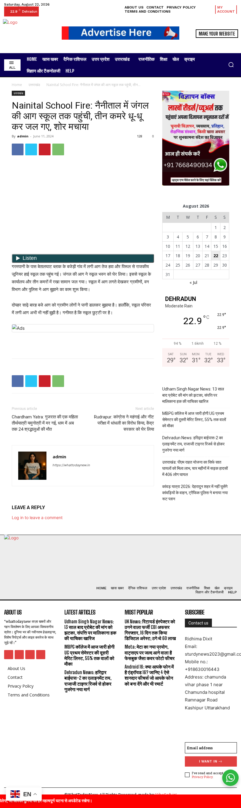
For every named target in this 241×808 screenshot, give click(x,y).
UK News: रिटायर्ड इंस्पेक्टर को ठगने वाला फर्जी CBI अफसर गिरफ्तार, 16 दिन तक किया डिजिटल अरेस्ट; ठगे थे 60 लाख (150, 630)
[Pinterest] (45, 149)
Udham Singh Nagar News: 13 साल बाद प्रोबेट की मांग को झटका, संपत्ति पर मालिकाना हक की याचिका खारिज (193, 395)
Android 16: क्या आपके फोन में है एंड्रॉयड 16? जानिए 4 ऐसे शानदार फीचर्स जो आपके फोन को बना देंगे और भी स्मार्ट (149, 675)
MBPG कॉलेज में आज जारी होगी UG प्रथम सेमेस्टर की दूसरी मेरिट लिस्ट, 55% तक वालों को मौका (194, 419)
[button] (231, 64)
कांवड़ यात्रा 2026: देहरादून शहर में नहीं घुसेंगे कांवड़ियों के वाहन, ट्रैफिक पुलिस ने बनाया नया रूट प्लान (195, 492)
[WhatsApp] (58, 149)
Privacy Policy (202, 777)
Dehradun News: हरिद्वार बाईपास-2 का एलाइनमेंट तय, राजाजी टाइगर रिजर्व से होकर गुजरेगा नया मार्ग (193, 443)
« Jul (193, 282)
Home (17, 84)
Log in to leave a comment (37, 517)
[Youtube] (40, 654)
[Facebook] (18, 149)
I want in (208, 761)
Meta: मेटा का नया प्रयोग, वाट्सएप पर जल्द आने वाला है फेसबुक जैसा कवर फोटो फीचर (150, 652)
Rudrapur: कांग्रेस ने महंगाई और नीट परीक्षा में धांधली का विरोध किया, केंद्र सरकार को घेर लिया (124, 423)
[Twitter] (31, 149)
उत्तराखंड (34, 84)
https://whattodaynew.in (71, 465)
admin (23, 136)
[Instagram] (19, 654)
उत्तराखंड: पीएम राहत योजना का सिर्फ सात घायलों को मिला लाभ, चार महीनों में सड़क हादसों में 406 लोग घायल (195, 468)
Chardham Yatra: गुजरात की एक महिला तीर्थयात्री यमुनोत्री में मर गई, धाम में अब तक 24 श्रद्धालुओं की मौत (45, 423)
